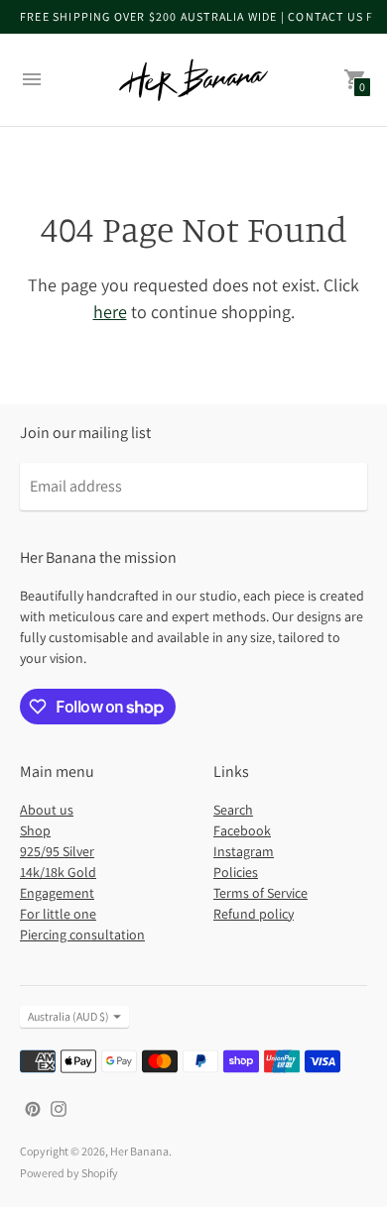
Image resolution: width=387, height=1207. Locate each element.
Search (233, 810)
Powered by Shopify (69, 1172)
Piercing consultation (82, 934)
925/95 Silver (57, 851)
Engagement (57, 893)
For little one (58, 914)
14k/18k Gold (58, 872)
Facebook (242, 830)
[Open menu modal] (32, 79)
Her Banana (139, 1151)
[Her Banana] (193, 80)
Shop (35, 830)
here (110, 311)
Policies (235, 872)
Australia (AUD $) (68, 1016)
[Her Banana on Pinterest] (33, 1107)
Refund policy (253, 914)
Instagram (243, 851)
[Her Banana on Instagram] (58, 1107)
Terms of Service (260, 893)
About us (46, 810)
